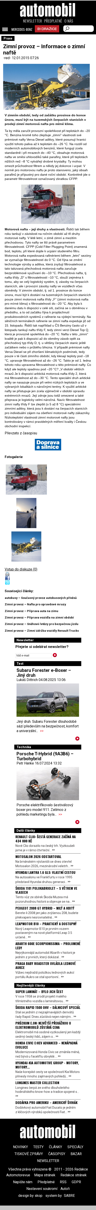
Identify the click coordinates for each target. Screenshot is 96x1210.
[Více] (77, 739)
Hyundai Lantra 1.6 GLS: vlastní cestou (45, 872)
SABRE (69, 1195)
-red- (7, 58)
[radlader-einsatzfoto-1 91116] (26, 546)
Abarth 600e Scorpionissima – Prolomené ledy (47, 945)
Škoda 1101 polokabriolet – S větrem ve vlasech (46, 890)
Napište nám (22, 1182)
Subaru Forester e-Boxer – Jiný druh (44, 673)
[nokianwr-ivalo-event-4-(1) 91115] (26, 513)
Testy (38, 1147)
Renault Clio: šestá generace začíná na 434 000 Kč (45, 838)
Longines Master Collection (37, 1082)
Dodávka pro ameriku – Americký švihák (46, 1102)
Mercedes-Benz (21, 29)
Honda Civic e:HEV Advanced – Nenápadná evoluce (46, 1044)
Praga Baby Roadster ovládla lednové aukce (45, 965)
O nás (68, 21)
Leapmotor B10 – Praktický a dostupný (46, 923)
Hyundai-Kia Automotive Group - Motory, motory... (47, 1064)
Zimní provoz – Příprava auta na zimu (31, 611)
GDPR (76, 1182)
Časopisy (56, 1154)
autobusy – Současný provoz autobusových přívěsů (41, 598)
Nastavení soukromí (41, 1189)
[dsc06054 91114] (48, 204)
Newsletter (32, 21)
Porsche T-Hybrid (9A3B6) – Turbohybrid (45, 756)
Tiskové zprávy (29, 1154)
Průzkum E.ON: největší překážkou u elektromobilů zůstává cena (43, 1024)
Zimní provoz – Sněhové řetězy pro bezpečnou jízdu (41, 624)
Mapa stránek (44, 1175)
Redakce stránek (74, 1175)
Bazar (76, 1154)
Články (55, 1147)
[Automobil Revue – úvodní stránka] (48, 35)
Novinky (20, 1147)
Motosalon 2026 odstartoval (38, 856)
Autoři (65, 1189)
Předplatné (53, 21)
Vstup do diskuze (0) (21, 569)
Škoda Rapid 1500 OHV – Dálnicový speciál (47, 1007)
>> (42, 731)
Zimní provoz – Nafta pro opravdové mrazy (35, 604)
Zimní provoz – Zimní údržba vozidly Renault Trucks (42, 630)
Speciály (75, 1147)
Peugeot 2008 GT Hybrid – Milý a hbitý (44, 908)
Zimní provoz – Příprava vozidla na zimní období (39, 617)
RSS (63, 1182)
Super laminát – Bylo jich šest (39, 991)
